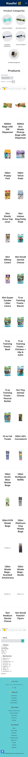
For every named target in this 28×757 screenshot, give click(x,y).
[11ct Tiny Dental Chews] (20, 371)
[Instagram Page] (15, 687)
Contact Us (14, 718)
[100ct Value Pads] (20, 154)
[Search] (22, 640)
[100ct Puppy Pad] (7, 154)
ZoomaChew (6, 671)
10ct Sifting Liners (7, 260)
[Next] (22, 89)
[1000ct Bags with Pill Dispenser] (7, 105)
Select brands (4, 75)
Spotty (4, 668)
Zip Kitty (5, 669)
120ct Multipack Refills (20, 477)
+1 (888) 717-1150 (8, 684)
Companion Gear (7, 661)
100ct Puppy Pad (7, 176)
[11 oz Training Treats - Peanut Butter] (7, 371)
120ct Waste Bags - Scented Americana (8, 572)
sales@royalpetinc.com (18, 684)
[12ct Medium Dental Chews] (7, 594)
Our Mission (14, 695)
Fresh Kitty (5, 663)
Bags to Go (5, 658)
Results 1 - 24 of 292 (6, 81)
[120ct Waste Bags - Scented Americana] (7, 548)
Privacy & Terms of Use (14, 710)
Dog (2, 650)
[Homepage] (14, 681)
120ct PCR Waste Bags (7, 523)
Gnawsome (6, 664)
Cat (2, 653)
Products (14, 720)
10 (19, 88)
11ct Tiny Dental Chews (20, 393)
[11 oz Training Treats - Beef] (7, 322)
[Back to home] (14, 3)
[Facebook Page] (12, 687)
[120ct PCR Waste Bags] (7, 501)
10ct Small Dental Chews (20, 260)
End (24, 88)
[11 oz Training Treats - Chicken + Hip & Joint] (20, 322)
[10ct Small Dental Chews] (20, 238)
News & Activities (14, 713)
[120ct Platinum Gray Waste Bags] (20, 501)
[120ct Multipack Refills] (20, 455)
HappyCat (5, 666)
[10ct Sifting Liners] (7, 238)
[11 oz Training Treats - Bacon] (20, 279)
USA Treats (14, 715)
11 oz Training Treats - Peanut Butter (7, 395)
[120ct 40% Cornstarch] (20, 417)
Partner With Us (14, 702)
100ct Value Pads (20, 176)
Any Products (4, 648)
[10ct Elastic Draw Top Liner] (7, 194)
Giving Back (14, 700)
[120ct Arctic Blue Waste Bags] (7, 455)
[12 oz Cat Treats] (7, 417)
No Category (4, 647)
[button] (26, 3)
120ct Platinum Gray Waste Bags (20, 526)
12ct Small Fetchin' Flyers (20, 615)
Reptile (3, 652)
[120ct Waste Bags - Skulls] (20, 547)
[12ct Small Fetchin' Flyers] (20, 594)
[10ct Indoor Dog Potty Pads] (20, 194)
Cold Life (5, 660)
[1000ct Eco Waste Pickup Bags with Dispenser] (20, 105)
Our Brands (14, 698)
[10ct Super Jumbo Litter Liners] (7, 279)
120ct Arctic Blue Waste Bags (7, 480)
